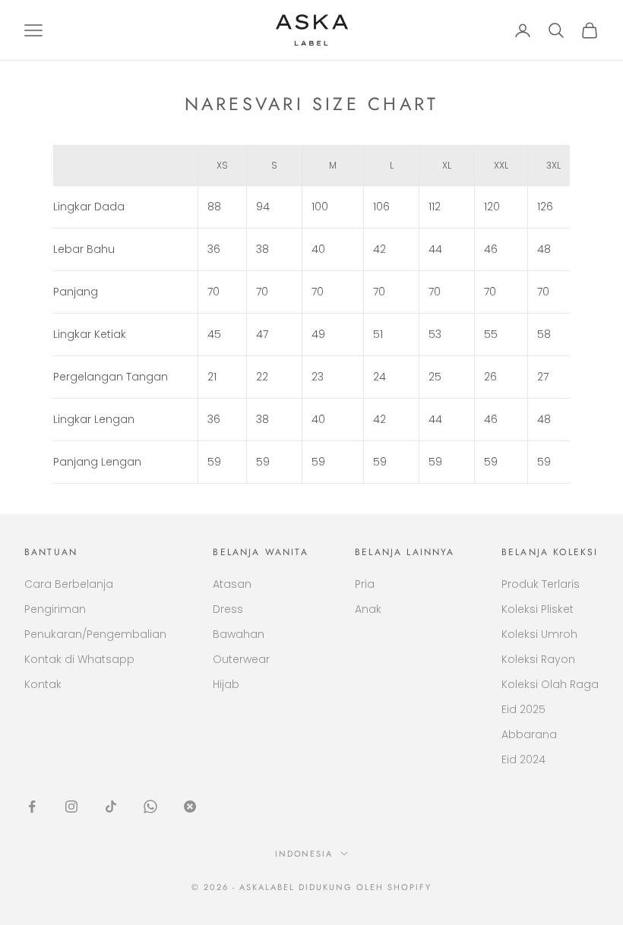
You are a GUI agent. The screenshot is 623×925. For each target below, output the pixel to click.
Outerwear (241, 659)
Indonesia (304, 854)
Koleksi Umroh (539, 634)
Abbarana (529, 734)
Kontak (43, 684)
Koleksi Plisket (537, 609)
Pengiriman (55, 609)
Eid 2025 (523, 709)
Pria (365, 584)
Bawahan (238, 634)
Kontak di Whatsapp (79, 659)
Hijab (226, 684)
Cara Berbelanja (68, 584)
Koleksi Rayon (538, 659)
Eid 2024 (523, 759)
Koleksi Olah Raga (550, 684)
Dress (228, 609)
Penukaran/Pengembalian (95, 634)
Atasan (232, 584)
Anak (368, 609)
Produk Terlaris (540, 584)
